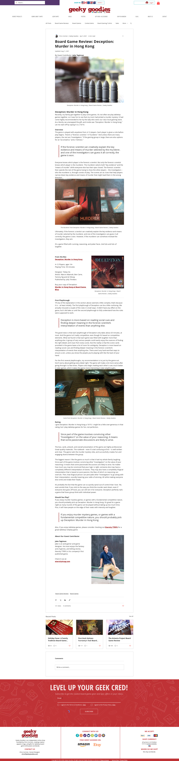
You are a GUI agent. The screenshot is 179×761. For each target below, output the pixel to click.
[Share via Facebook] (56, 600)
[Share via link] (69, 600)
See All (131, 616)
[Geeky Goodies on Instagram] (81, 735)
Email (59, 698)
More (124, 23)
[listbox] (100, 2)
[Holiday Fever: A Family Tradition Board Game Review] (59, 627)
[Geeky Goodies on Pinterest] (99, 735)
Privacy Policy (123, 760)
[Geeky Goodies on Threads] (92, 735)
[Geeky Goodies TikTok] (84, 735)
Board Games (76, 23)
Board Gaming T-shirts (105, 23)
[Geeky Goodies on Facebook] (77, 735)
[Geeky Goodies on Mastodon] (96, 735)
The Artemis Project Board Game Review (120, 639)
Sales (117, 23)
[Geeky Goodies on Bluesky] (88, 735)
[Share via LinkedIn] (65, 600)
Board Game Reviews (62, 23)
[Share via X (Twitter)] (60, 600)
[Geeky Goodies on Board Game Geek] (103, 735)
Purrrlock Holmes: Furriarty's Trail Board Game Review (87, 639)
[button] (100, 2)
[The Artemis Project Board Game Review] (119, 627)
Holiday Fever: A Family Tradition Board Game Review (58, 639)
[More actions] (123, 36)
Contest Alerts (89, 23)
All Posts (48, 23)
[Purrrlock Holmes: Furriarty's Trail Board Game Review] (89, 627)
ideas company (105, 760)
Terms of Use (115, 760)
